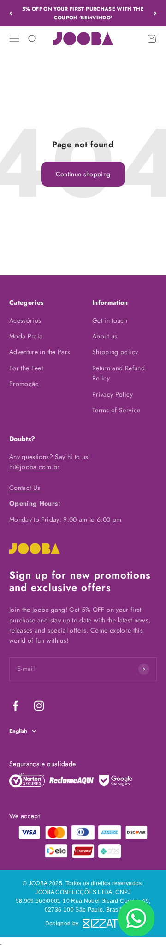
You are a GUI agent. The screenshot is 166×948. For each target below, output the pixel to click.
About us (105, 336)
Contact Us (25, 487)
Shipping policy (115, 351)
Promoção (24, 383)
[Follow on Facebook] (15, 706)
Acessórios (25, 320)
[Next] (155, 13)
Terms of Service (116, 410)
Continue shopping (83, 174)
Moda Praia (26, 336)
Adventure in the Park (39, 351)
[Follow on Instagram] (39, 706)
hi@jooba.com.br (34, 466)
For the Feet (26, 368)
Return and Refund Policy (118, 373)
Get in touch (109, 320)
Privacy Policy (112, 394)
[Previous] (10, 13)
